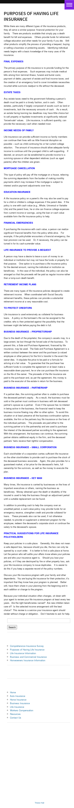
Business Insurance (20, 703)
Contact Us (15, 717)
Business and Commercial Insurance (28, 656)
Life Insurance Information (23, 653)
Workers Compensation (21, 710)
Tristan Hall (39, 802)
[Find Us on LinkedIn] (53, 748)
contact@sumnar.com (38, 784)
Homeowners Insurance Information (27, 660)
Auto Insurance (17, 696)
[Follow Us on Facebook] (53, 743)
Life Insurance (17, 706)
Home (13, 692)
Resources (15, 714)
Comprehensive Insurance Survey (27, 646)
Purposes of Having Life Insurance (27, 649)
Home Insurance (18, 699)
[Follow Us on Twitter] (61, 743)
